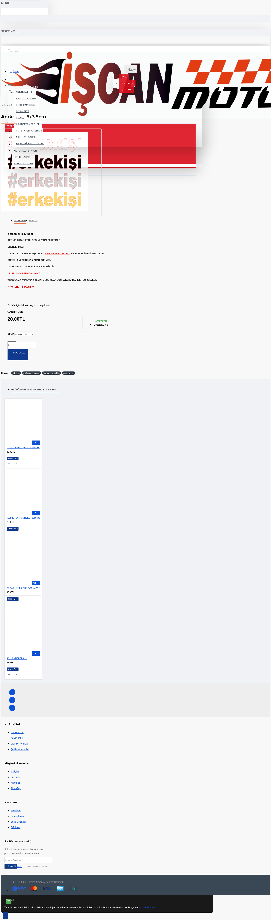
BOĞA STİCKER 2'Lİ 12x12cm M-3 (23, 588)
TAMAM (8, 900)
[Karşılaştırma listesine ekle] (18, 464)
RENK (11, 334)
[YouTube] (12, 708)
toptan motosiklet (51, 373)
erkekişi (16, 373)
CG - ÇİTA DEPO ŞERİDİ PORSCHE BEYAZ (24, 447)
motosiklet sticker (31, 373)
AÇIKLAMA (20, 220)
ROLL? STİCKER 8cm (17, 658)
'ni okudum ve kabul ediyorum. (28, 867)
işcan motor (68, 373)
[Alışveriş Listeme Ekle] (10, 463)
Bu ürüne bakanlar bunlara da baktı (35, 389)
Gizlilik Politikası (148, 907)
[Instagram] (12, 700)
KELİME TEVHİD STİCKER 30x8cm (23, 518)
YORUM (33, 220)
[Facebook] (12, 692)
